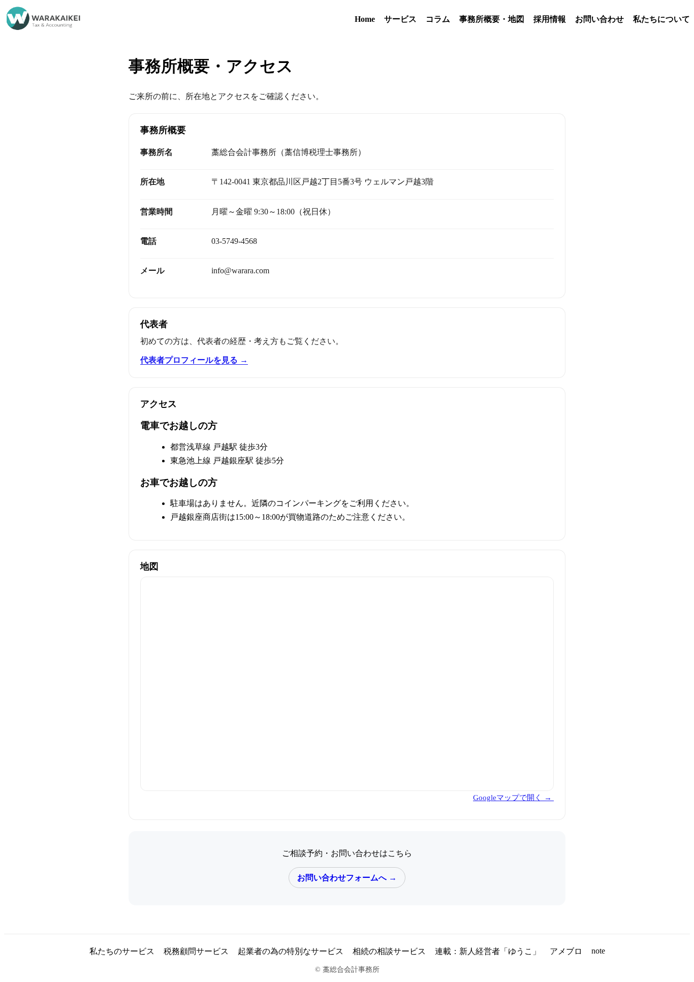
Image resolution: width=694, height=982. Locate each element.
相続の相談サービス (389, 951)
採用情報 (549, 19)
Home (365, 19)
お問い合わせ (599, 19)
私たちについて (661, 19)
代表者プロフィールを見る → (194, 360)
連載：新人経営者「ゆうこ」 (488, 951)
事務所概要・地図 (491, 19)
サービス (400, 19)
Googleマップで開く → (513, 797)
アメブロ (566, 951)
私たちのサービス (121, 951)
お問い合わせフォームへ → (347, 877)
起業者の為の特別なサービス (290, 951)
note (598, 950)
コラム (438, 19)
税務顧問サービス (196, 951)
